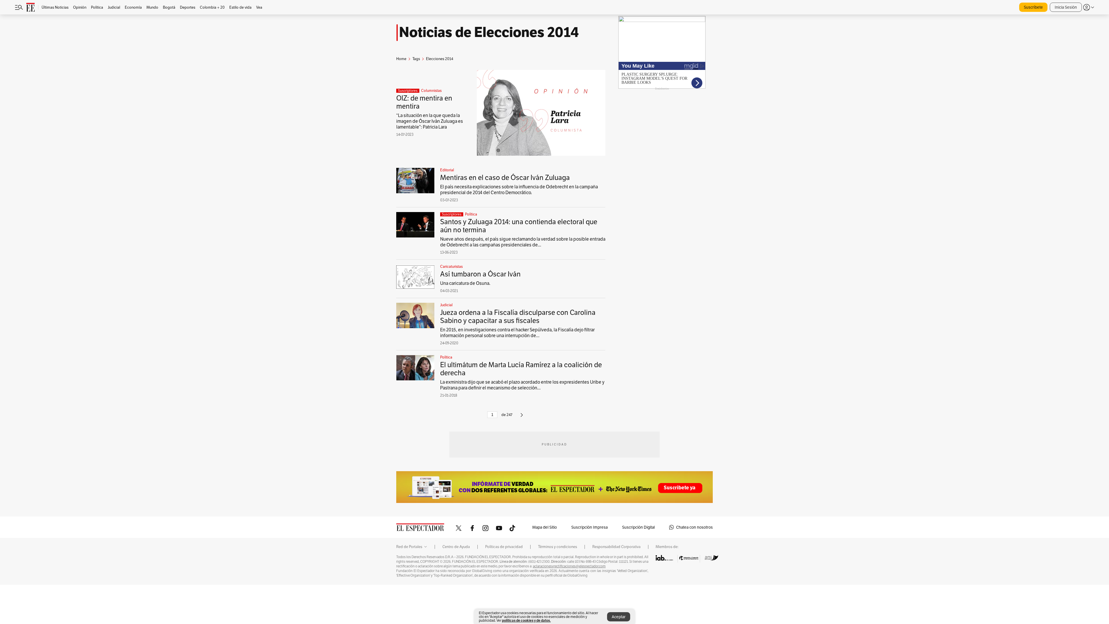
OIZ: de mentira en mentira (424, 102)
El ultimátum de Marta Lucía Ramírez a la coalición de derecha (521, 368)
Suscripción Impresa (589, 527)
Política (471, 214)
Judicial (446, 305)
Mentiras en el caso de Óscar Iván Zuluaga (505, 177)
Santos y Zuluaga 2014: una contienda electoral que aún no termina (518, 225)
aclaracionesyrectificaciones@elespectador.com (569, 566)
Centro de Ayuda (456, 547)
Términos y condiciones (557, 547)
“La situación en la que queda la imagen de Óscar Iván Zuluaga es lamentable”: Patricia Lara (429, 121)
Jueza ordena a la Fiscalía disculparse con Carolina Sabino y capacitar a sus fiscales (518, 316)
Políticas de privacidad (504, 547)
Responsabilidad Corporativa (616, 547)
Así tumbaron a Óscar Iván (480, 274)
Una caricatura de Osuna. (465, 283)
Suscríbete (1033, 7)
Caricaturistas (451, 266)
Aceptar (619, 616)
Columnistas (431, 90)
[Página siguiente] (522, 417)
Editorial (447, 170)
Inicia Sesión (1066, 7)
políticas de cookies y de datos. (526, 620)
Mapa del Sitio (544, 527)
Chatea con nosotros (694, 527)
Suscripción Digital (638, 527)
